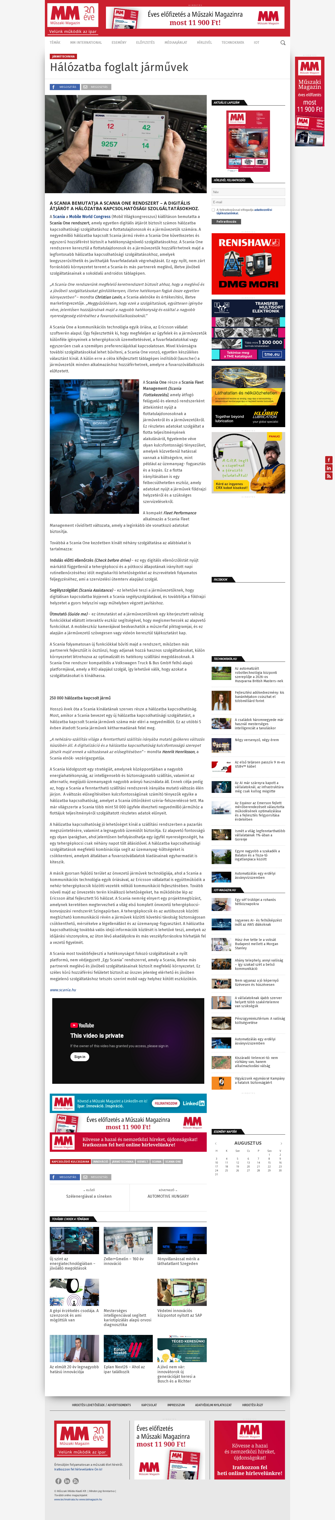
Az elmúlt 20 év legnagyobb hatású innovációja (74, 1369)
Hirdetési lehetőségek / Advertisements (101, 1405)
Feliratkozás (226, 221)
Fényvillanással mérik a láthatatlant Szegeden (178, 1261)
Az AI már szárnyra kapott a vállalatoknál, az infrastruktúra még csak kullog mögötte (259, 787)
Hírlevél (204, 43)
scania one (173, 1161)
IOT (256, 43)
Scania (156, 1161)
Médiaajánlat (176, 43)
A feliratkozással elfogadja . (244, 211)
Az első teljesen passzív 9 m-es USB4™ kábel (260, 764)
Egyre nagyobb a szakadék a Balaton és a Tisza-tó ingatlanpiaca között (257, 855)
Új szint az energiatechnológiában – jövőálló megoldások (72, 1264)
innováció (100, 1161)
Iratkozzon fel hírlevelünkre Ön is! (78, 1469)
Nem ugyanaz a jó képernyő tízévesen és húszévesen (257, 983)
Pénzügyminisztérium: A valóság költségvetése (260, 1021)
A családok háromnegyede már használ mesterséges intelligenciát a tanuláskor (259, 724)
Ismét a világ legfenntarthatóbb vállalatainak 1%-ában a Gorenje (260, 835)
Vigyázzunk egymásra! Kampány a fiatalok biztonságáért (260, 1081)
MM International (86, 43)
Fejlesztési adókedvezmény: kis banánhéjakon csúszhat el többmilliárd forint (259, 697)
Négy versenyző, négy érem (257, 740)
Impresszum (176, 1405)
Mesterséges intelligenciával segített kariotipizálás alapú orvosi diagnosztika (127, 1317)
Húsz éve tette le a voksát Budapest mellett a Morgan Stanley (256, 944)
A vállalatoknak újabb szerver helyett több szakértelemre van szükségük (258, 1002)
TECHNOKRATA (233, 43)
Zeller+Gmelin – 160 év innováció (124, 1261)
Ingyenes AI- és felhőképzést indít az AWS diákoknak (258, 923)
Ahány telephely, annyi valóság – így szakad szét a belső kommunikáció (259, 965)
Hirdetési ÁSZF (252, 1405)
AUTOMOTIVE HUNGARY (168, 1196)
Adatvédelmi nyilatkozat (213, 1405)
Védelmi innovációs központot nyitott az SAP (179, 1313)
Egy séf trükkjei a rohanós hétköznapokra (255, 902)
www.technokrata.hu (66, 1499)
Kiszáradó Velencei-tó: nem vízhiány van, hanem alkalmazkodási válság (256, 1062)
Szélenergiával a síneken (89, 1196)
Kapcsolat (149, 1405)
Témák (55, 43)
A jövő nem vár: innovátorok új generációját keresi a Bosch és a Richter (176, 1374)
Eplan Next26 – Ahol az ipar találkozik (124, 1369)
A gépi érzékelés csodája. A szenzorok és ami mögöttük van (74, 1315)
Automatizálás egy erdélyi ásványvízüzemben (255, 876)
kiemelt (142, 1161)
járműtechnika (122, 1161)
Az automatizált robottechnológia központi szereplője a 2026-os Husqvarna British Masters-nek (259, 675)
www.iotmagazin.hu (90, 1499)
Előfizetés (145, 43)
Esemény (119, 43)
